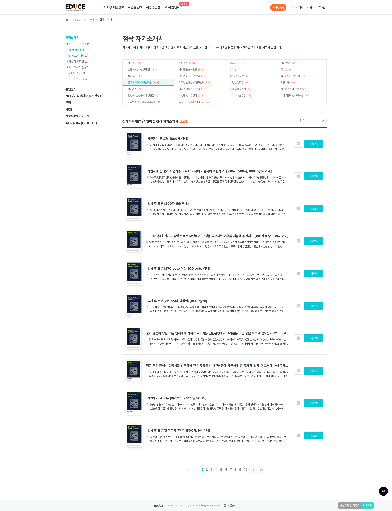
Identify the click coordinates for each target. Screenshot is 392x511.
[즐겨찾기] (298, 144)
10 (245, 469)
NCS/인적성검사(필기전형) (83, 96)
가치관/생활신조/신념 (192, 89)
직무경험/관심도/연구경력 (194, 82)
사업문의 (232, 505)
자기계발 (135, 89)
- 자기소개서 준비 (77, 73)
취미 (234, 69)
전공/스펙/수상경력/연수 (143, 69)
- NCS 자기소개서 (78, 79)
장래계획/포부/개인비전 (143, 82)
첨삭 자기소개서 (75, 49)
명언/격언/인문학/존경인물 (143, 95)
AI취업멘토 (172, 7)
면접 (68, 103)
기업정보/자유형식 (191, 95)
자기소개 (135, 62)
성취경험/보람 (240, 75)
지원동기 (187, 62)
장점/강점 (136, 75)
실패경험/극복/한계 (293, 75)
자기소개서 (72, 38)
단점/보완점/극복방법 (192, 75)
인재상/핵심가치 (240, 89)
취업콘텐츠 (135, 7)
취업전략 (71, 89)
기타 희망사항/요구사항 (295, 95)
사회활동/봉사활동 (191, 69)
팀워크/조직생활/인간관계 (194, 102)
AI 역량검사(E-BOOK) (81, 123)
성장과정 (237, 62)
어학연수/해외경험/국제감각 (144, 102)
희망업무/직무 (239, 82)
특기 (286, 69)
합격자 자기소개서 (76, 43)
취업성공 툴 (153, 7)
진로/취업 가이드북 (77, 116)
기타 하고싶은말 (240, 95)
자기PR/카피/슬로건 (293, 89)
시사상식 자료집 (75, 61)
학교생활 (288, 62)
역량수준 (288, 82)
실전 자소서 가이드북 (77, 55)
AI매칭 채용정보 (113, 7)
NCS (68, 109)
